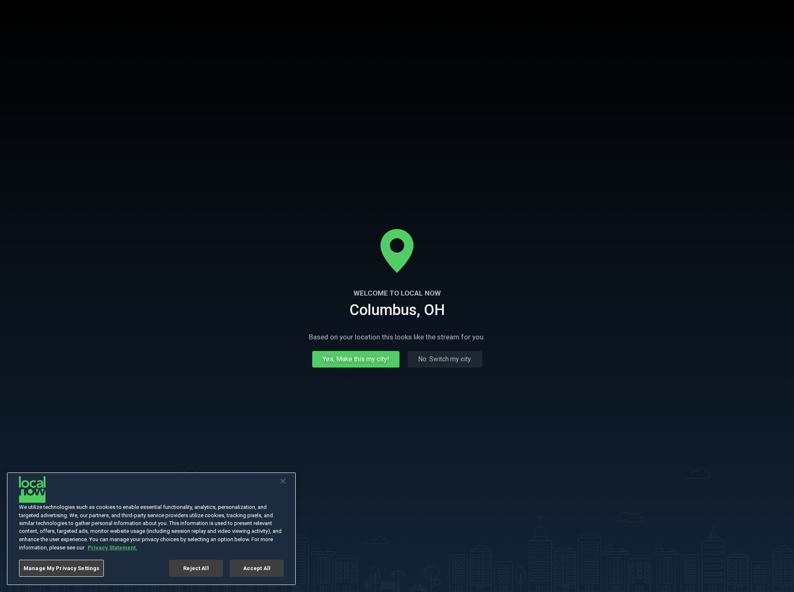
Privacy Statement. (112, 547)
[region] (151, 528)
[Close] (283, 481)
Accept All (256, 568)
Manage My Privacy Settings (61, 568)
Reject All (195, 568)
